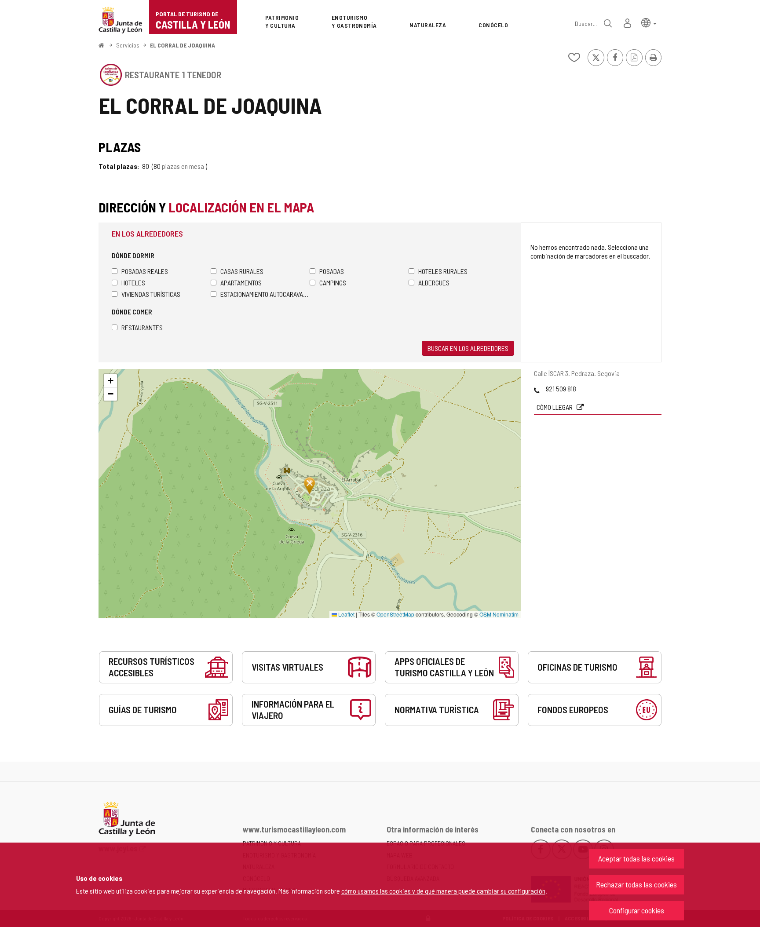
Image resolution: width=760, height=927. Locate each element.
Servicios (127, 45)
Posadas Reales (144, 271)
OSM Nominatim (499, 614)
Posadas (331, 271)
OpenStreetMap (395, 614)
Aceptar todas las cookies (636, 858)
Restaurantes (142, 327)
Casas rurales (241, 271)
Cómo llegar (555, 407)
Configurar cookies (636, 910)
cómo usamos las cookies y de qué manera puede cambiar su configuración (443, 891)
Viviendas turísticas (150, 294)
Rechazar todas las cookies (636, 884)
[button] (649, 22)
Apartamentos (241, 282)
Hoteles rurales (443, 271)
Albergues (433, 282)
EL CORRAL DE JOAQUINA (182, 45)
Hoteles (133, 282)
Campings (332, 282)
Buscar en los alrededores (468, 348)
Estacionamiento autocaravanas (265, 294)
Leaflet (345, 614)
